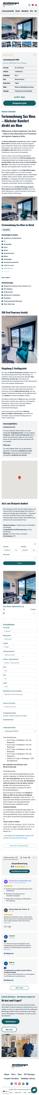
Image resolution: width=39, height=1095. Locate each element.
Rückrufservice (11, 1021)
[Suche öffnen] (29, 5)
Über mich (9, 1029)
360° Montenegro (29, 1074)
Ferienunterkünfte (8, 11)
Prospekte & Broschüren (11, 1078)
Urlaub (17, 11)
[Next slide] (35, 44)
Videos (20, 1074)
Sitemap (30, 1092)
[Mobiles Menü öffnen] (36, 5)
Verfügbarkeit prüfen (19, 103)
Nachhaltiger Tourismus (28, 1078)
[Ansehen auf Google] (6, 910)
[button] (19, 478)
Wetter (13, 1074)
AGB (25, 1092)
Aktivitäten (25, 11)
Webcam (6, 1074)
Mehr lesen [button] (7, 922)
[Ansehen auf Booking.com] (6, 937)
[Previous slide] (4, 44)
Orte (31, 11)
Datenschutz (18, 1092)
